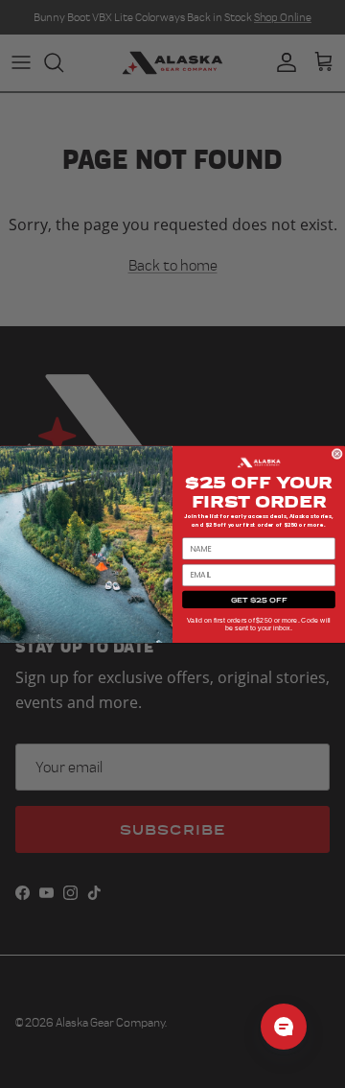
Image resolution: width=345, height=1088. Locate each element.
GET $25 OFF (259, 599)
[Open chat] (284, 1027)
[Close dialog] (337, 453)
